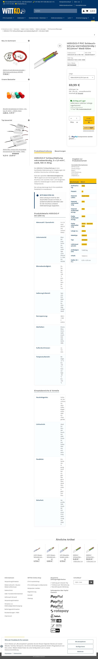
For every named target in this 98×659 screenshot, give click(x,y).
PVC (83, 201)
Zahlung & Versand (11, 597)
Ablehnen (80, 651)
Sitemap (30, 598)
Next (93, 553)
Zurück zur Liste (7, 29)
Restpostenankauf (65, 2)
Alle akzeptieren (80, 641)
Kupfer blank (85, 196)
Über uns (77, 2)
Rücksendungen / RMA (12, 612)
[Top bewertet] (29, 120)
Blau (83, 226)
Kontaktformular (81, 5)
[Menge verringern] (71, 118)
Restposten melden (34, 588)
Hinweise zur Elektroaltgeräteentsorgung (13, 605)
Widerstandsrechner (66, 5)
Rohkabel (84, 240)
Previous (37, 553)
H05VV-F (84, 235)
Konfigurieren (80, 646)
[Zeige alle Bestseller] (29, 79)
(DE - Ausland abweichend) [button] (83, 109)
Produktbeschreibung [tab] (43, 151)
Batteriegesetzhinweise (12, 609)
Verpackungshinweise (12, 581)
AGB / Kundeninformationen (14, 594)
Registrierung (32, 592)
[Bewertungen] (15, 153)
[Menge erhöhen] (77, 122)
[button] (83, 11)
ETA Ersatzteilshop (33, 581)
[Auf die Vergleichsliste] (60, 46)
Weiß (83, 216)
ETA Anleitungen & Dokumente (37, 585)
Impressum (8, 653)
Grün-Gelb (89, 223)
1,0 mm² (84, 244)
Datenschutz (18, 653)
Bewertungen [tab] (60, 151)
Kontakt (30, 595)
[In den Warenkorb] (35, 41)
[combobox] (81, 77)
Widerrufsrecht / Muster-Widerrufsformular (13, 586)
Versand (80, 93)
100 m (83, 231)
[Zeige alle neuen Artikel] (29, 41)
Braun (83, 223)
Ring (83, 185)
